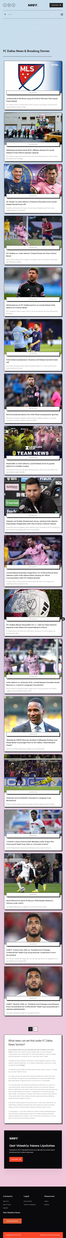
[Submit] (5, 14)
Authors (46, 1204)
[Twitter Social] (9, 5)
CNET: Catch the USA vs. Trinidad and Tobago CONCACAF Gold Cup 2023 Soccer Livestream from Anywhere (31, 952)
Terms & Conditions (30, 1204)
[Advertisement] (33, 32)
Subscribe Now (12, 1221)
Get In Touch (7, 1204)
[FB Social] (5, 5)
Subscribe (55, 5)
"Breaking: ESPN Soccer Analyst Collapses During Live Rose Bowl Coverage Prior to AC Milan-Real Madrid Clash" (31, 742)
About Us (6, 1201)
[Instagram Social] (13, 5)
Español (5, 1208)
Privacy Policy (28, 1201)
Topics (46, 1201)
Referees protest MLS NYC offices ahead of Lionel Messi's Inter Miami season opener (30, 151)
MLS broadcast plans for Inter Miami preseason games (32, 414)
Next (35, 1029)
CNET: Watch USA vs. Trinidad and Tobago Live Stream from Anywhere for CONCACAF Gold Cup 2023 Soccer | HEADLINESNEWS (32, 1006)
